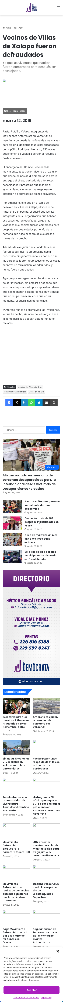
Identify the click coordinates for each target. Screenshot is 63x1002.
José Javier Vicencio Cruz (30, 387)
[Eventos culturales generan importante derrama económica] (12, 506)
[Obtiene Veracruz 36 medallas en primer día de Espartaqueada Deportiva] (46, 873)
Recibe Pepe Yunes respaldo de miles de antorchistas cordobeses (46, 763)
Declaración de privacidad (26, 997)
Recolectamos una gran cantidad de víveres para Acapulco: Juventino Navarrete (16, 803)
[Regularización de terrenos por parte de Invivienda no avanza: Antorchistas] (46, 918)
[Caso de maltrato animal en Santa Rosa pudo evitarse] (12, 539)
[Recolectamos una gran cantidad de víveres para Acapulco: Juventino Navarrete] (16, 786)
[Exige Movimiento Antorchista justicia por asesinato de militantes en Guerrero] (16, 918)
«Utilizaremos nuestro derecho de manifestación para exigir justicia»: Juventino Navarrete (46, 848)
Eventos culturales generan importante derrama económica (42, 505)
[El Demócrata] (31, 7)
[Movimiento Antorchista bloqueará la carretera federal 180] (16, 831)
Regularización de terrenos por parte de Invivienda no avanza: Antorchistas (45, 935)
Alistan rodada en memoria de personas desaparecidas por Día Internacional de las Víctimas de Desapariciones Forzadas (29, 482)
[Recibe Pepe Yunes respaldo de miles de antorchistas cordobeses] (46, 747)
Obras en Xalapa (36, 392)
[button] (57, 951)
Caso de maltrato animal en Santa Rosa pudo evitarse (40, 538)
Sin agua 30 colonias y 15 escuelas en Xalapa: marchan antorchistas (16, 763)
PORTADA (18, 27)
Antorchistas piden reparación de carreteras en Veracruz (45, 722)
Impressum (46, 997)
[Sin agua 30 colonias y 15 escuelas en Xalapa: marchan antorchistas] (16, 747)
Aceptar (31, 990)
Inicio (8, 27)
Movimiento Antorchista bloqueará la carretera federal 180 (16, 847)
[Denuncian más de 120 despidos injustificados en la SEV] (12, 523)
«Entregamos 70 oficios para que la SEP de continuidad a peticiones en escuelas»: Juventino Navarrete (46, 805)
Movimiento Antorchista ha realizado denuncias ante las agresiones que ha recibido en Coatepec (16, 892)
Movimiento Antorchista (15, 392)
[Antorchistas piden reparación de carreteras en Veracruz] (46, 706)
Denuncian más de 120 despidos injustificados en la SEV (41, 521)
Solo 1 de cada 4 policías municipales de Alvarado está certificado (40, 555)
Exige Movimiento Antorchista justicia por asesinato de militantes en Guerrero (15, 935)
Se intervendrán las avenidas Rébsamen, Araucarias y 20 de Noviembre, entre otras (16, 723)
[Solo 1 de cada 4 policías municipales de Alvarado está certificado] (12, 556)
